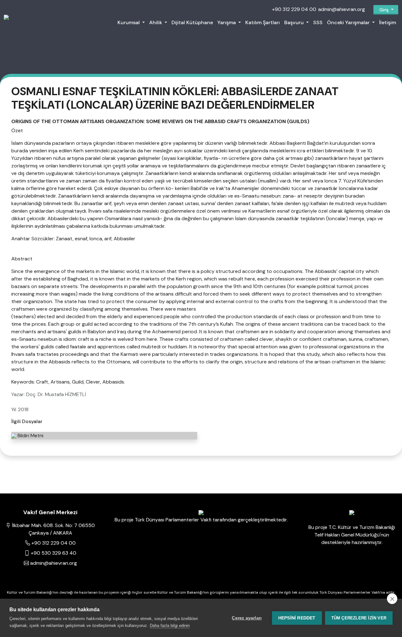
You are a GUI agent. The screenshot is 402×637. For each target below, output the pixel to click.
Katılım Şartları (262, 22)
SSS (318, 22)
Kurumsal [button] (129, 22)
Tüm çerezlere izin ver (358, 618)
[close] (392, 598)
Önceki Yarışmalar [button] (349, 22)
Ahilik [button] (156, 22)
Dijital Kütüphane (192, 22)
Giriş (384, 10)
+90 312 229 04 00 (294, 9)
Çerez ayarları (247, 618)
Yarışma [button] (227, 22)
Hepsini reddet (297, 618)
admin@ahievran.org (341, 9)
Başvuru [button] (294, 22)
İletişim (387, 22)
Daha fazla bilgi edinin (170, 625)
